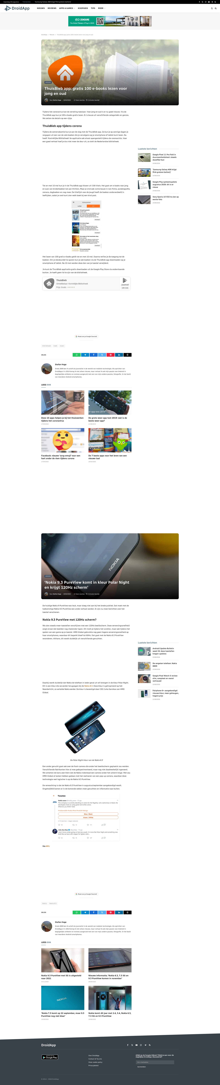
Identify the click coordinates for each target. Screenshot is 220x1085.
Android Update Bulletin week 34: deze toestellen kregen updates (163, 651)
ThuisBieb (61, 280)
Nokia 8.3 (88, 686)
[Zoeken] (215, 8)
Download (125, 285)
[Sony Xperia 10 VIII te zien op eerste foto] (144, 199)
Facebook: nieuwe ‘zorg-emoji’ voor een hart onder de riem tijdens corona (60, 457)
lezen (62, 346)
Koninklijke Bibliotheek (78, 283)
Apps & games (66, 8)
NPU (48, 846)
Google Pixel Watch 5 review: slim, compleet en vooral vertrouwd (165, 678)
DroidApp (44, 34)
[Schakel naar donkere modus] (212, 8)
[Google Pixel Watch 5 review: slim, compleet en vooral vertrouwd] (144, 678)
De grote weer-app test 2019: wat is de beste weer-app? (107, 419)
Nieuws (41, 8)
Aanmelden (141, 1067)
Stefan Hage (57, 100)
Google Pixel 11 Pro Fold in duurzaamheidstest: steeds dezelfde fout (164, 157)
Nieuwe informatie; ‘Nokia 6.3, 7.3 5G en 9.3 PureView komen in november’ (108, 977)
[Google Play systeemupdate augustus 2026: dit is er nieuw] (144, 184)
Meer (100, 8)
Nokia (44, 903)
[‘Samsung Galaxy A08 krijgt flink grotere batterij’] (144, 172)
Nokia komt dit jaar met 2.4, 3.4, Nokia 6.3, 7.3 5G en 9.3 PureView (109, 1014)
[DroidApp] (17, 8)
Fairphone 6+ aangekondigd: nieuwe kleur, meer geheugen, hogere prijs (166, 693)
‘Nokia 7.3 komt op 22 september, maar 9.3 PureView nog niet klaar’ (62, 1014)
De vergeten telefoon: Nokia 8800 (165, 664)
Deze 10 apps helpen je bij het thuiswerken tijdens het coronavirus (62, 419)
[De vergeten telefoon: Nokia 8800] (144, 666)
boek (55, 346)
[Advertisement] (86, 164)
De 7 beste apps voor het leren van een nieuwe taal (107, 457)
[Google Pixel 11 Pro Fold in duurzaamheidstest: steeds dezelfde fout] (144, 157)
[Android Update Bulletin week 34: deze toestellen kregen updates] (144, 651)
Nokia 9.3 (53, 903)
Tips (93, 8)
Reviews (52, 8)
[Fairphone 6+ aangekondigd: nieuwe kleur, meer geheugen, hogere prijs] (144, 693)
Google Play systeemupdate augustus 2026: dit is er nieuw (165, 184)
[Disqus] (86, 499)
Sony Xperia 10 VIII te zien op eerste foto (166, 198)
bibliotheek (46, 346)
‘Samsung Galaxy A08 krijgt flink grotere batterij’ (53, 2)
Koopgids (83, 8)
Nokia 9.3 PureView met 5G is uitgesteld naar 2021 (61, 977)
